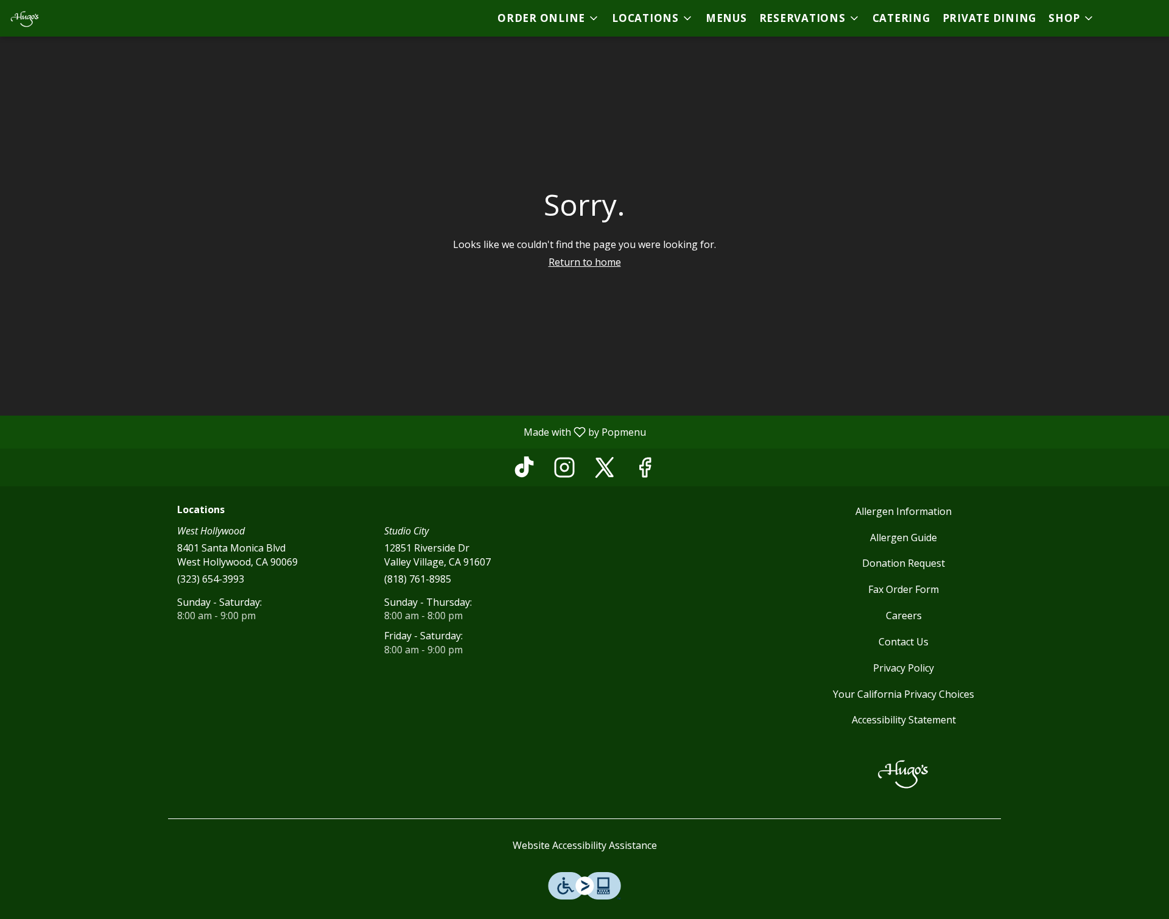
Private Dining (990, 18)
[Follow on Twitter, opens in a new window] (605, 470)
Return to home (585, 262)
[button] (548, 18)
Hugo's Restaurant (904, 772)
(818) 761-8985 (417, 579)
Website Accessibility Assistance (585, 845)
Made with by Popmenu (327, 431)
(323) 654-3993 (210, 579)
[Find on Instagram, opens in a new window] (564, 470)
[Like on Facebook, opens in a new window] (645, 470)
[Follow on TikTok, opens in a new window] (524, 470)
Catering (901, 18)
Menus (726, 18)
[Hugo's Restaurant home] (64, 18)
